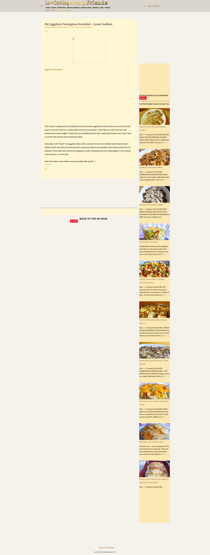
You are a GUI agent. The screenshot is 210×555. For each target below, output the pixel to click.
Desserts (95, 8)
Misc (102, 8)
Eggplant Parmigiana (54, 69)
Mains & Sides (86, 8)
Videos (107, 8)
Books (53, 8)
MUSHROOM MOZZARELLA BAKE (151, 205)
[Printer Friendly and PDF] (50, 11)
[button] (46, 31)
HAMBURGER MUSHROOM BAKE (150, 167)
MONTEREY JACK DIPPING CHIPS (151, 442)
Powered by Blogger (106, 547)
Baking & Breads (73, 8)
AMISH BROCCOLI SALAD (148, 242)
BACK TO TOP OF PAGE (93, 218)
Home (48, 8)
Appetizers (61, 8)
